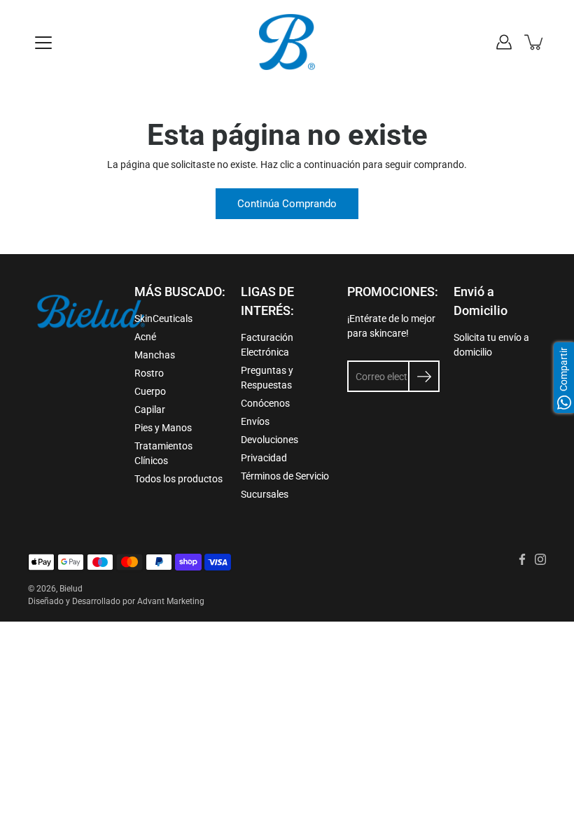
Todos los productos (178, 478)
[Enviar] (424, 376)
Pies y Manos (163, 427)
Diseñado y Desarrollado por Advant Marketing (116, 601)
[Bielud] (287, 42)
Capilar (149, 409)
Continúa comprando (287, 203)
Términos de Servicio (285, 476)
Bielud (71, 589)
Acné (145, 336)
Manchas (154, 354)
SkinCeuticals (163, 318)
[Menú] (43, 42)
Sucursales (264, 494)
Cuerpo (150, 391)
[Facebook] (522, 559)
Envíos (255, 421)
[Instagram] (540, 559)
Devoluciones (269, 439)
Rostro (149, 373)
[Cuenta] (504, 42)
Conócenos (265, 403)
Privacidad (264, 457)
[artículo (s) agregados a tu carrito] (535, 42)
